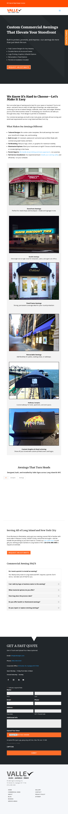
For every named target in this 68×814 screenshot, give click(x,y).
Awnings (21, 478)
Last (36, 696)
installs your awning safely (49, 155)
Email (9, 700)
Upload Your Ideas (13, 731)
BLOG (9, 796)
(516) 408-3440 (16, 660)
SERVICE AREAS (12, 801)
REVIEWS (10, 799)
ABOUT (10, 794)
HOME (10, 790)
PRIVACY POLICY (40, 794)
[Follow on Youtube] (23, 679)
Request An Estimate (19, 67)
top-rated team (49, 540)
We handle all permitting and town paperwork (34, 152)
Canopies (12, 478)
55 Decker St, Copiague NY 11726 (28, 666)
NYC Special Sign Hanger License (16, 3)
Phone (37, 700)
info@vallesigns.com (17, 655)
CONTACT (38, 792)
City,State (10, 714)
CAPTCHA (10, 747)
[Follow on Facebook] (8, 679)
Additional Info (12, 717)
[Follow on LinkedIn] (18, 679)
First (8, 696)
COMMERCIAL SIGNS (14, 792)
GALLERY (38, 790)
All (6, 478)
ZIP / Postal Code (40, 714)
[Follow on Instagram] (13, 679)
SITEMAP (38, 796)
